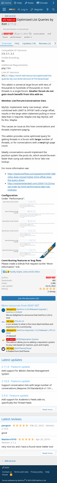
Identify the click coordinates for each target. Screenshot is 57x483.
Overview (7, 43)
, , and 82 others (25, 271)
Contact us (7, 471)
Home (8, 2)
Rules (31, 2)
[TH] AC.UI (15, 321)
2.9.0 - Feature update (15, 395)
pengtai (6, 425)
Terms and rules (21, 471)
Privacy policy (37, 471)
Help (19, 2)
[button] (4, 9)
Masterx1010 (9, 439)
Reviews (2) (45, 43)
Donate (44, 2)
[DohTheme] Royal (19, 348)
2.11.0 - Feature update (16, 366)
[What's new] (47, 9)
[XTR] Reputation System (23, 339)
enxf (49, 33)
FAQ (17, 43)
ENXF (6, 467)
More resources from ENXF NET (20, 305)
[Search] (53, 9)
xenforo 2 (28, 37)
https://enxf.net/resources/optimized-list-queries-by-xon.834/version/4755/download (27, 77)
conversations (39, 33)
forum (5, 37)
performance (15, 37)
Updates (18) (29, 43)
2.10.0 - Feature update (16, 381)
